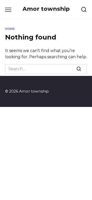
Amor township (46, 8)
